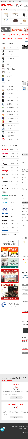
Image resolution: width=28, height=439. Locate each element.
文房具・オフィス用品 (11, 118)
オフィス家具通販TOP (13, 426)
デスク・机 (6, 16)
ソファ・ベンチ (15, 23)
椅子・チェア (6, 23)
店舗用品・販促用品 (11, 125)
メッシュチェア (12, 9)
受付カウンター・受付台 (10, 90)
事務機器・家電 (10, 100)
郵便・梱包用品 (10, 121)
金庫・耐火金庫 (10, 86)
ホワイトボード (10, 83)
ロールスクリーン (21, 9)
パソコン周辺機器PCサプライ (10, 136)
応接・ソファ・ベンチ (11, 93)
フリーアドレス (15, 16)
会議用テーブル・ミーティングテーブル (11, 69)
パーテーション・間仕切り (10, 79)
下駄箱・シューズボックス (10, 65)
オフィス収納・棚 (10, 58)
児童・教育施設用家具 (11, 114)
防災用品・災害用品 (11, 132)
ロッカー (8, 61)
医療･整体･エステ (10, 107)
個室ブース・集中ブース (9, 76)
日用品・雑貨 (9, 128)
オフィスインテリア (11, 97)
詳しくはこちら (16, 397)
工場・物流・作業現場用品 (9, 104)
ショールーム (21, 426)
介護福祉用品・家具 (11, 111)
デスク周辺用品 (10, 51)
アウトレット (9, 139)
